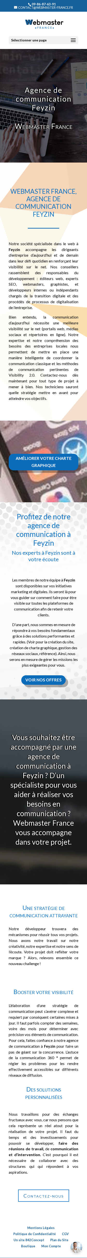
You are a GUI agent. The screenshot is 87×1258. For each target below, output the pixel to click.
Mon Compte (51, 1246)
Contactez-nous (43, 1196)
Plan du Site (59, 1240)
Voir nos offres (43, 679)
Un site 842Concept (29, 1240)
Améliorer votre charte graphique (44, 462)
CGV (65, 1234)
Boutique (28, 1246)
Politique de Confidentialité (34, 1234)
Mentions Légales (41, 1228)
